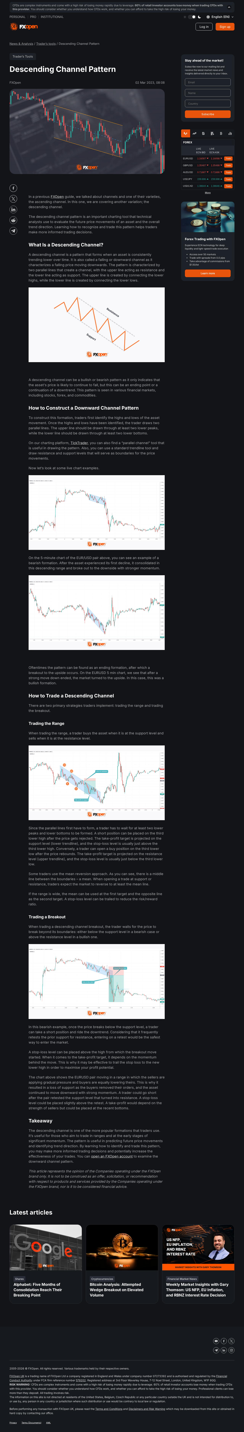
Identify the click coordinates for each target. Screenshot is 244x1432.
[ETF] (203, 133)
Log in (204, 27)
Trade (228, 158)
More (208, 192)
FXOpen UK (17, 1376)
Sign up (225, 27)
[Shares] (194, 133)
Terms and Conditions (108, 1408)
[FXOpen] (24, 27)
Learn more (208, 273)
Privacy (13, 1422)
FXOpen (57, 197)
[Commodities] (212, 133)
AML (48, 1422)
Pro (33, 17)
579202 (81, 1380)
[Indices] (230, 133)
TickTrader (79, 443)
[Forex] (185, 133)
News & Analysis (21, 44)
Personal (18, 17)
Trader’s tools (46, 44)
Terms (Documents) (31, 1422)
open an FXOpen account (112, 1156)
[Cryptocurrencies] (221, 133)
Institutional (52, 17)
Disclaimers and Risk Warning (147, 1408)
